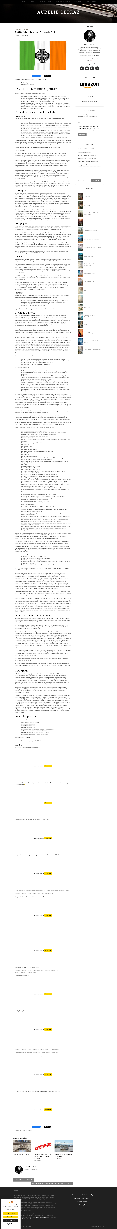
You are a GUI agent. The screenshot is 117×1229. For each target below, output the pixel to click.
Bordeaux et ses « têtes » (21, 1154)
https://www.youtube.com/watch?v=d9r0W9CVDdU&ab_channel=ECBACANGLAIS (37, 1049)
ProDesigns (101, 1226)
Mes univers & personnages (85, 158)
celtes (20, 1130)
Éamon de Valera (61, 302)
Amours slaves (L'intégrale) (91, 239)
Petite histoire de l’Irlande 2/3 (24, 1180)
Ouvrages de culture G (63, 1)
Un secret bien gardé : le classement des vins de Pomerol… (42, 1156)
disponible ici (29, 82)
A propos (32, 1)
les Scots (32, 725)
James (85, 290)
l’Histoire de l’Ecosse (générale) (39, 734)
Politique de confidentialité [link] (10, 1224)
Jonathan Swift (57, 276)
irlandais (25, 194)
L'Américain (87, 205)
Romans (50, 1)
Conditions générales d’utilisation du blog (81, 1195)
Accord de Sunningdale (34, 508)
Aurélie (17, 35)
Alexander (87, 307)
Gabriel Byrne (43, 286)
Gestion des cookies (81, 1201)
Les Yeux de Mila (88, 256)
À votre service (90, 1)
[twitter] (87, 68)
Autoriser (48, 766)
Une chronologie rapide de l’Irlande (31, 740)
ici (91, 60)
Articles (42, 1)
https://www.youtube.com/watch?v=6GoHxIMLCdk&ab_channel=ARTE (34, 893)
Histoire (25, 1130)
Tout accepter (10, 1213)
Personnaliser (10, 1220)
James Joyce (22, 277)
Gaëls (45, 303)
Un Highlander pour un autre (92, 247)
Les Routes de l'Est (89, 281)
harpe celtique (37, 264)
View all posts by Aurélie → (32, 1169)
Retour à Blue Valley (89, 273)
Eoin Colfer (63, 277)
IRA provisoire (45, 578)
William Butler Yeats (53, 277)
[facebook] (82, 68)
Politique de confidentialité (41, 1217)
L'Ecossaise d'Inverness (90, 230)
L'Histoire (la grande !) (22, 29)
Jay (85, 299)
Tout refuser (10, 1217)
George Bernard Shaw (32, 277)
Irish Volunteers (58, 269)
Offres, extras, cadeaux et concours (87, 161)
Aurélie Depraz (58, 12)
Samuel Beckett (43, 277)
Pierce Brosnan (49, 284)
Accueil (23, 1)
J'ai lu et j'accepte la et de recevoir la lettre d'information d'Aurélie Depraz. (89, 128)
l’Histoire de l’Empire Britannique (39, 732)
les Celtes (32, 727)
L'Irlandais (87, 196)
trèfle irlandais (20, 265)
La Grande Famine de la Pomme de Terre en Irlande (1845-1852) (51, 1183)
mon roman (27, 722)
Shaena (86, 324)
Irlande (30, 1130)
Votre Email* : (82, 120)
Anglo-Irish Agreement (34, 513)
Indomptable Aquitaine (90, 332)
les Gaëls (32, 724)
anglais (43, 194)
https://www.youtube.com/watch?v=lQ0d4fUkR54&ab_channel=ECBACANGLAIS (36, 1052)
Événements (78, 1)
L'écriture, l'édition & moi (85, 149)
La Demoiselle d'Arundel (91, 222)
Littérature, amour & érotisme (86, 155)
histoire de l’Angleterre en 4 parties (37, 730)
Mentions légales (81, 1205)
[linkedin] (92, 68)
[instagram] (97, 68)
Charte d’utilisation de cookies (24, 1219)
